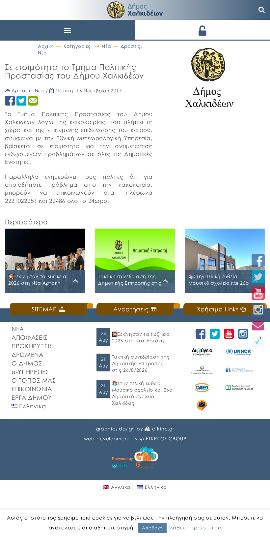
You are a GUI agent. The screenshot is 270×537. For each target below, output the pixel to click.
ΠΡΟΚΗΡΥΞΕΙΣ (32, 346)
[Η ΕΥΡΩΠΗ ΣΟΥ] (202, 405)
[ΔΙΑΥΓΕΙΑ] (202, 351)
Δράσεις (131, 46)
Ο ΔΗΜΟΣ (27, 363)
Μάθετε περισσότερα (195, 527)
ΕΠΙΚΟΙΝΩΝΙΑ (32, 389)
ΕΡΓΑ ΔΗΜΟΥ (32, 397)
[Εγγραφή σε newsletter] (258, 325)
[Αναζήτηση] (262, 10)
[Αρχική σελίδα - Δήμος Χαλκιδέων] (135, 9)
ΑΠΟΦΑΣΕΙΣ (29, 337)
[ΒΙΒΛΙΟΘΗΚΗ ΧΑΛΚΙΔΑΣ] (239, 387)
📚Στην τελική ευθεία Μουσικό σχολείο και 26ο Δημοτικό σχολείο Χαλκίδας (142, 393)
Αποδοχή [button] (152, 527)
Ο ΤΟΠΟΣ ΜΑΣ (34, 380)
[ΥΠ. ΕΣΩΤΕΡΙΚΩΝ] (202, 369)
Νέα (106, 46)
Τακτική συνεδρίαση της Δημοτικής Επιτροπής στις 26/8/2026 (141, 363)
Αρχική (46, 46)
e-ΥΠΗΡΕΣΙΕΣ (30, 371)
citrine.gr (163, 428)
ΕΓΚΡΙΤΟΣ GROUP (166, 438)
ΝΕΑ (18, 328)
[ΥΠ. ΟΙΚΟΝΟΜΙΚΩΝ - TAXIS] (239, 369)
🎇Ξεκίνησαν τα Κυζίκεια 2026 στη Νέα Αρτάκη (141, 337)
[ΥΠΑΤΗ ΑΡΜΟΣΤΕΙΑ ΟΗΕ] (239, 351)
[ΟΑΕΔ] (202, 387)
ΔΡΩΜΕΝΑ (27, 354)
